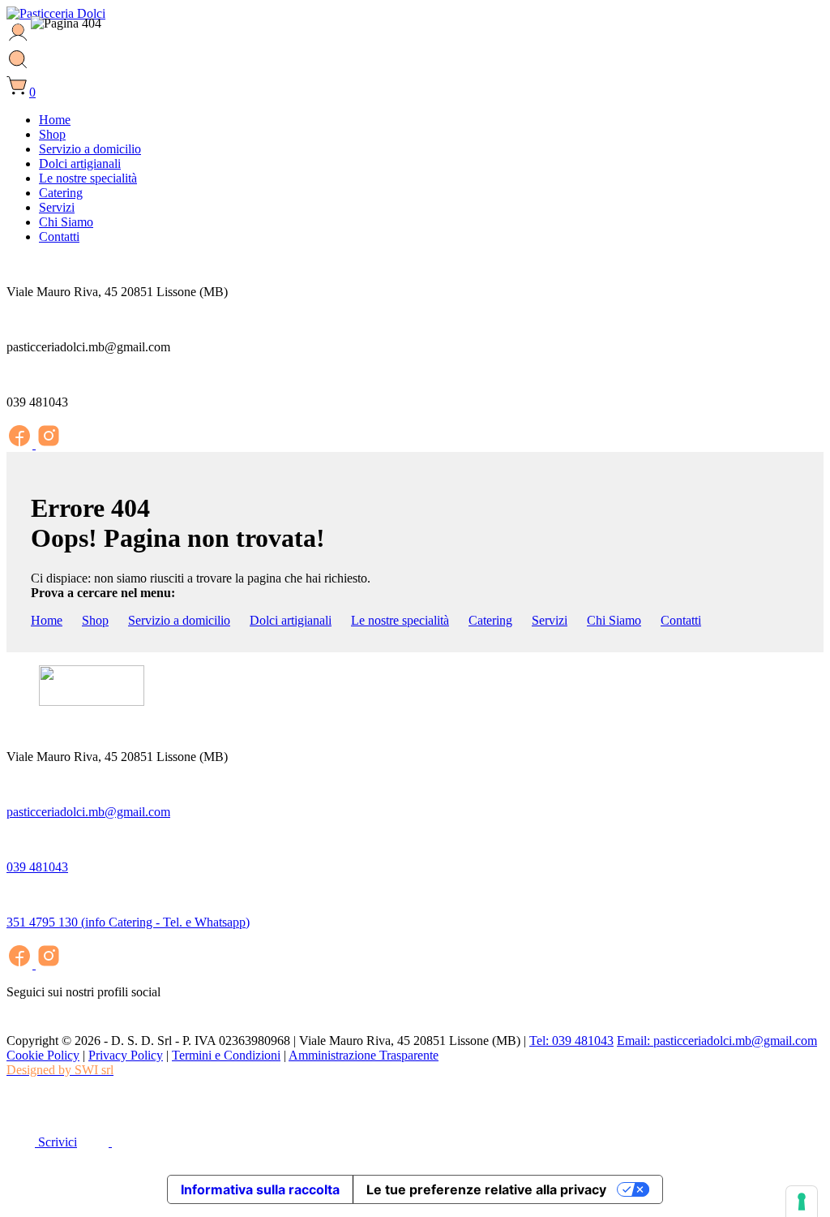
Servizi (549, 620)
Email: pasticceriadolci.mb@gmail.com (717, 1040)
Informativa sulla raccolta (260, 1189)
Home (46, 620)
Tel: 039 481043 (571, 1040)
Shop (95, 620)
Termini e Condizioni (226, 1055)
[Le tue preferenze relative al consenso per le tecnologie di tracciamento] (801, 1201)
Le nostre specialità (400, 620)
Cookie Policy (42, 1055)
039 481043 (37, 867)
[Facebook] (21, 444)
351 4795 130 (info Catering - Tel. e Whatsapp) (128, 922)
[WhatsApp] (18, 1110)
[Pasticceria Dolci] (55, 13)
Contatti (681, 620)
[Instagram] (49, 444)
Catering (490, 620)
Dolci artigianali (291, 620)
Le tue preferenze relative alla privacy (486, 1189)
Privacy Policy (125, 1055)
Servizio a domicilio (179, 620)
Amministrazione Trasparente (364, 1055)
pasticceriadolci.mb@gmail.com (88, 812)
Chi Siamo (614, 620)
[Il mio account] (18, 40)
